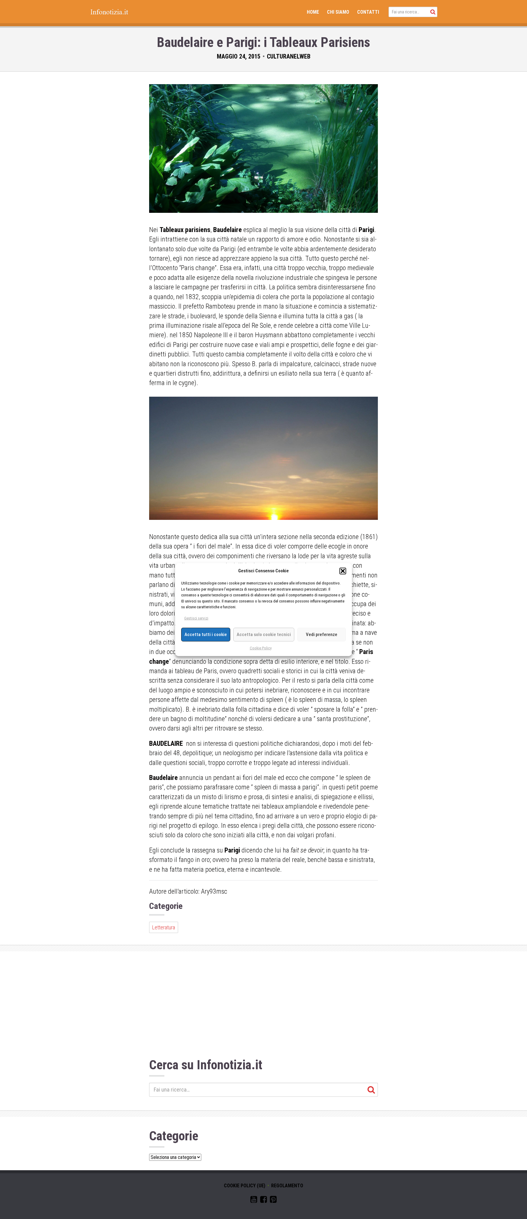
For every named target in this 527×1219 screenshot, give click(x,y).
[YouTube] (253, 1200)
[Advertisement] (263, 1006)
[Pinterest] (273, 1200)
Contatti (368, 12)
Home (313, 12)
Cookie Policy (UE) (244, 1186)
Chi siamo (338, 12)
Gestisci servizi (196, 618)
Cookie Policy (260, 647)
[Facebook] (263, 1200)
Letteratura (163, 927)
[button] (343, 571)
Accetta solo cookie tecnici (264, 634)
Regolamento (287, 1186)
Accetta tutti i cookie (206, 634)
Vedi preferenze (321, 634)
